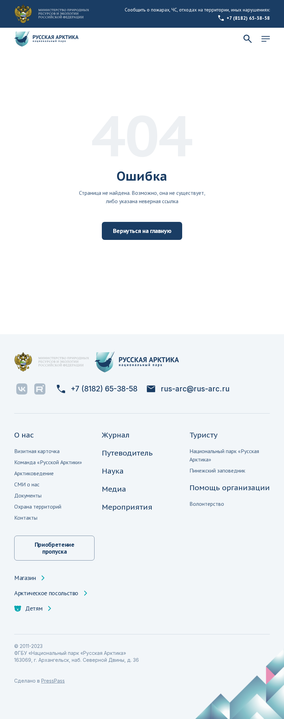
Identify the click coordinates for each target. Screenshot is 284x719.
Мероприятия (127, 507)
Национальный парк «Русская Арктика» (224, 455)
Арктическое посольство (46, 593)
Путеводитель (127, 453)
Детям (33, 608)
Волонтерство (206, 503)
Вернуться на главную (142, 231)
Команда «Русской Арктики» (48, 462)
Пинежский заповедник (217, 470)
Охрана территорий (37, 506)
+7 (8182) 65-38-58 (248, 18)
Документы (28, 495)
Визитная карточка (37, 451)
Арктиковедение (34, 473)
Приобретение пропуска (54, 547)
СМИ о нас (26, 484)
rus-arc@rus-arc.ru (195, 389)
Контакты (25, 517)
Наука (113, 471)
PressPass (53, 681)
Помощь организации (229, 487)
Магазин (25, 577)
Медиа (114, 489)
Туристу (203, 435)
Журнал (116, 435)
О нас (24, 435)
